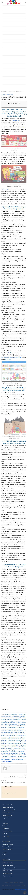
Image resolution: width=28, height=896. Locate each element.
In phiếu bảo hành (6, 64)
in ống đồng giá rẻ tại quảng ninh (18, 745)
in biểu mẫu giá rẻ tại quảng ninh (15, 730)
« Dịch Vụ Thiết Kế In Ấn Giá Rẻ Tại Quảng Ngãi (13, 782)
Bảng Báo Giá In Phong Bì (8, 812)
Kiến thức (5, 852)
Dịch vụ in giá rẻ (6, 189)
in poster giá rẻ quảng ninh (11, 750)
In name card (5, 54)
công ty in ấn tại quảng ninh (11, 714)
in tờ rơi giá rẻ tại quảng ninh (9, 756)
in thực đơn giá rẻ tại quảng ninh (17, 751)
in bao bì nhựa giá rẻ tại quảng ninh (16, 727)
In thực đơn (5, 6)
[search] (26, 2)
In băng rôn (5, 69)
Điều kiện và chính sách (7, 849)
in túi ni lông (17, 357)
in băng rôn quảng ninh (10, 725)
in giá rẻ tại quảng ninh (13, 737)
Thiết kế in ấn (5, 823)
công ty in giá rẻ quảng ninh (14, 717)
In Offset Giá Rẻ (6, 61)
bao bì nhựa (9, 353)
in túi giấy (8, 359)
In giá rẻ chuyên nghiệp (7, 831)
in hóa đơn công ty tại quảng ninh (15, 740)
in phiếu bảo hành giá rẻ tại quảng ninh (12, 746)
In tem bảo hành (6, 38)
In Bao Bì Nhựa (6, 72)
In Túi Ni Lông (6, 17)
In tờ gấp (4, 9)
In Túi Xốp (5, 19)
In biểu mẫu (5, 80)
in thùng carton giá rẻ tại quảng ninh (9, 753)
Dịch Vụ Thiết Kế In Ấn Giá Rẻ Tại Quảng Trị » (15, 777)
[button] (14, 141)
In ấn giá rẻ (5, 43)
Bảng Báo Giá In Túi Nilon (8, 818)
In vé (4, 22)
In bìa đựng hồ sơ (6, 77)
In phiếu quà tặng (6, 27)
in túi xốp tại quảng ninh (17, 759)
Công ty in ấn (15, 120)
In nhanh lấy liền (6, 59)
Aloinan (16, 889)
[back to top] (25, 893)
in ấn (9, 91)
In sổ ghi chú (5, 35)
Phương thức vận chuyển (8, 844)
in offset (22, 127)
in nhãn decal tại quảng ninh (14, 743)
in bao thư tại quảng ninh (7, 729)
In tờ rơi (4, 12)
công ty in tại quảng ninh (15, 721)
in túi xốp (10, 357)
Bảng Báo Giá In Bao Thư (8, 804)
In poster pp (5, 30)
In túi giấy (5, 14)
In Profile (4, 33)
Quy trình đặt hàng (6, 841)
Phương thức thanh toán (7, 846)
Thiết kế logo (5, 825)
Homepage (3, 91)
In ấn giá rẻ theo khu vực (17, 91)
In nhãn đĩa (5, 56)
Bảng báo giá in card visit (8, 807)
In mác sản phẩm (6, 51)
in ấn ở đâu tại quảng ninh (11, 724)
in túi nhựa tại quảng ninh (14, 758)
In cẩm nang (5, 82)
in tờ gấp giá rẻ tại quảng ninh (19, 754)
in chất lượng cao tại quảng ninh (15, 733)
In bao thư (5, 75)
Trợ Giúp (4, 854)
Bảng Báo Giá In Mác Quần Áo (9, 810)
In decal (4, 85)
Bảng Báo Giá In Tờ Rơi (7, 815)
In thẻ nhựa (5, 40)
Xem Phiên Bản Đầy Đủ (22, 889)
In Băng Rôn (5, 833)
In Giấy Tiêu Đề (6, 48)
